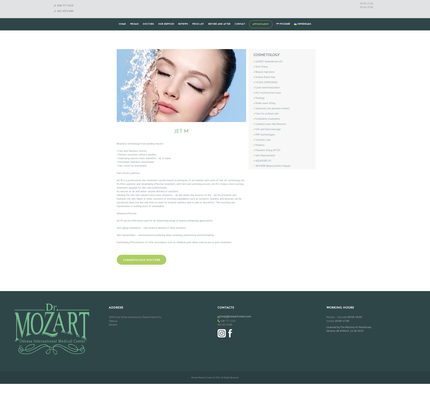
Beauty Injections (265, 71)
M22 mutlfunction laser (268, 92)
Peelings (260, 97)
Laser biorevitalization (268, 87)
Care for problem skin (267, 113)
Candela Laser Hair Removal (271, 124)
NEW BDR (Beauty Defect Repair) (273, 165)
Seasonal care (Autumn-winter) (272, 108)
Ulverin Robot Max (265, 77)
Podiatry (260, 145)
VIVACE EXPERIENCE (267, 82)
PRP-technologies (265, 134)
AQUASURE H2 (263, 160)
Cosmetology (266, 54)
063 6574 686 (225, 324)
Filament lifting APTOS (268, 150)
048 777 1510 (228, 321)
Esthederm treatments (268, 118)
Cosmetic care (263, 139)
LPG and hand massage (268, 129)
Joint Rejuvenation (265, 155)
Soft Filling (262, 66)
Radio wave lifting (265, 103)
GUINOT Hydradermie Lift (269, 61)
